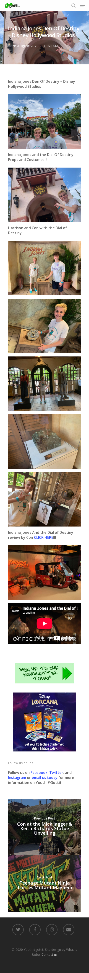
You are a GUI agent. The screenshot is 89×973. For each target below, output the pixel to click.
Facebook (39, 772)
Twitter (56, 772)
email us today (45, 777)
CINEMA (51, 46)
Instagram (17, 777)
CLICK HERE (43, 537)
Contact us (50, 954)
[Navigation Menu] (82, 5)
